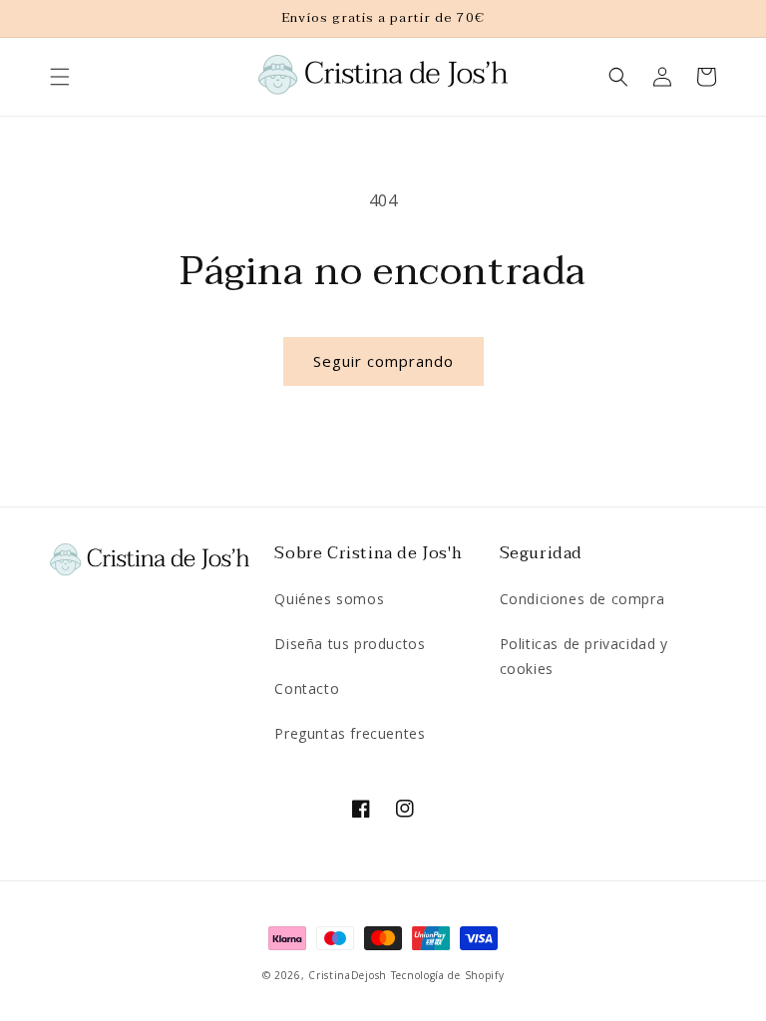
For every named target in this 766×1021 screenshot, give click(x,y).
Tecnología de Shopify (448, 975)
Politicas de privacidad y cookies (584, 656)
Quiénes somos (329, 598)
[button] (60, 77)
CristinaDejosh (347, 975)
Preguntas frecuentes (349, 733)
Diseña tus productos (349, 643)
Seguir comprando (383, 361)
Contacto (306, 688)
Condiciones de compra (582, 598)
